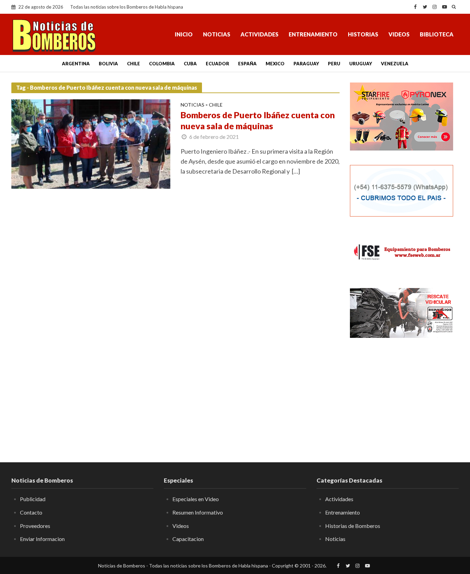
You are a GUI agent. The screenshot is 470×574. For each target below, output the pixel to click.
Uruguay (360, 63)
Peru (334, 63)
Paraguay (306, 63)
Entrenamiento (313, 34)
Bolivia (108, 63)
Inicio (184, 34)
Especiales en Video (195, 499)
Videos (398, 34)
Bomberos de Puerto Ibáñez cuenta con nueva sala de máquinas (258, 120)
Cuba (190, 63)
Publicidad (32, 499)
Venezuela (394, 63)
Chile (133, 63)
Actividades (259, 34)
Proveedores (35, 525)
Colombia (162, 63)
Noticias (216, 34)
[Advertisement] (404, 395)
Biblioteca (436, 34)
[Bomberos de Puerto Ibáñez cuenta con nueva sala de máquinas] (90, 143)
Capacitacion (188, 539)
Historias (363, 34)
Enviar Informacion (42, 539)
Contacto (31, 512)
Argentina (76, 63)
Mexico (275, 63)
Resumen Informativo (197, 512)
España (247, 63)
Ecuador (217, 63)
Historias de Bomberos (352, 525)
